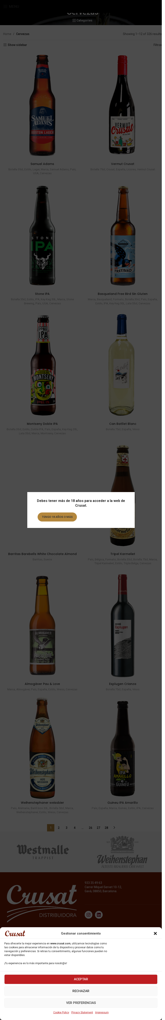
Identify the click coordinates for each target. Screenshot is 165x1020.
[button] (155, 933)
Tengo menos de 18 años (102, 516)
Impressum (102, 1012)
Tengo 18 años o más (57, 516)
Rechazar (80, 991)
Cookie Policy (61, 1012)
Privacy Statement (82, 1012)
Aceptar (81, 979)
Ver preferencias (81, 1003)
